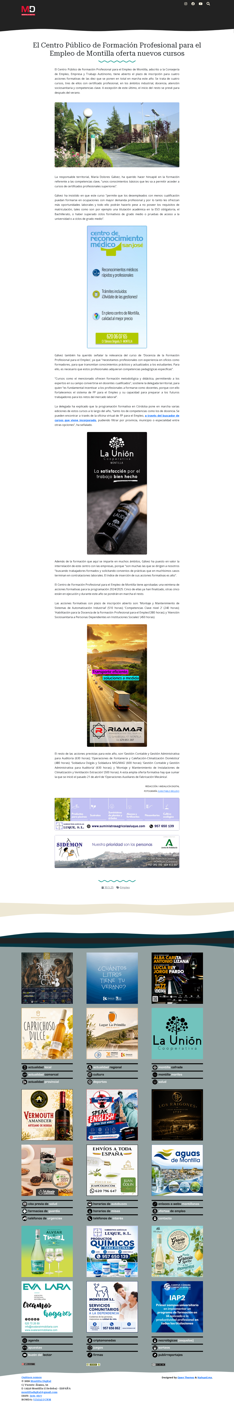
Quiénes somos (31, 1377)
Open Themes (185, 1377)
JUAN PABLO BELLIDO (168, 791)
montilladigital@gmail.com (39, 1392)
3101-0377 (36, 1395)
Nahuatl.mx (205, 1377)
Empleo (125, 887)
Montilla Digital (40, 1381)
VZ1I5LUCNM (42, 1399)
